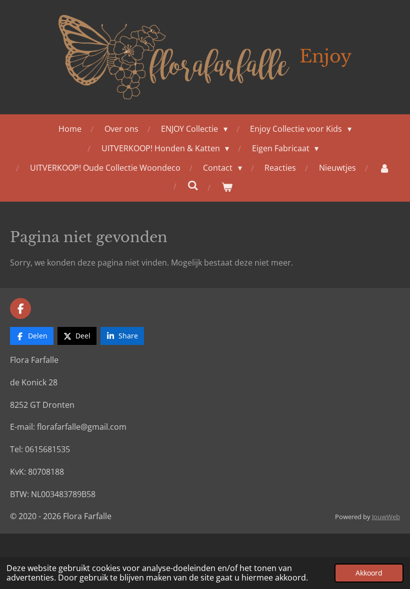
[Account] (384, 168)
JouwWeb (386, 516)
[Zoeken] (193, 185)
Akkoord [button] (369, 573)
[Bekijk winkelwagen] (227, 187)
